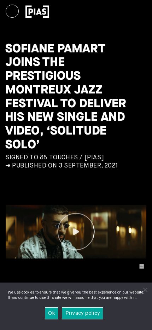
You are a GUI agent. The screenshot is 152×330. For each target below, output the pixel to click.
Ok (51, 313)
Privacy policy (82, 313)
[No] (144, 289)
